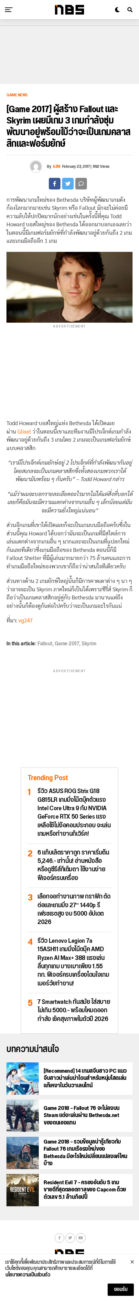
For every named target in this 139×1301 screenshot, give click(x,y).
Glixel (24, 432)
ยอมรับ (121, 1290)
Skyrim (88, 643)
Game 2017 (67, 643)
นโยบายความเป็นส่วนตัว (27, 1275)
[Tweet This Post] (68, 183)
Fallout (44, 643)
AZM (56, 166)
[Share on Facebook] (54, 183)
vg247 (25, 620)
